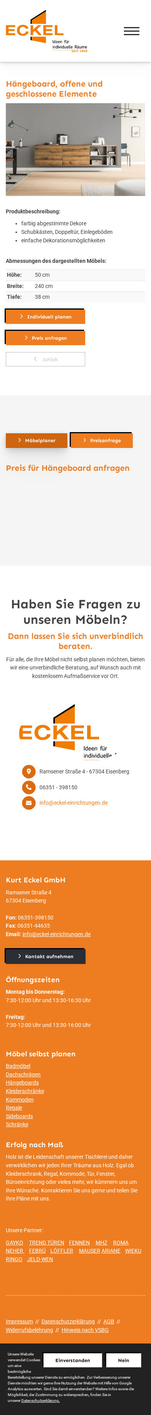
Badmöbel (18, 1066)
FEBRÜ (37, 1251)
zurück (49, 359)
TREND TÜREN (46, 1243)
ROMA (121, 1243)
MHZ (101, 1243)
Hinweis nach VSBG (85, 1330)
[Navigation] (131, 31)
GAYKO (14, 1243)
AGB (108, 1321)
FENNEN (79, 1243)
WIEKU (133, 1251)
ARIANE (110, 1251)
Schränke (17, 1124)
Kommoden (20, 1100)
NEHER (15, 1251)
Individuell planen (49, 317)
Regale (14, 1108)
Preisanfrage (105, 440)
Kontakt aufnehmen (49, 956)
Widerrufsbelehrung (29, 1330)
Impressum (19, 1321)
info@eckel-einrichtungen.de (73, 803)
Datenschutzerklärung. (40, 1400)
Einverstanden (72, 1360)
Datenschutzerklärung (68, 1321)
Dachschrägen (23, 1074)
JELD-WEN (40, 1259)
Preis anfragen (49, 338)
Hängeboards (22, 1083)
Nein (123, 1360)
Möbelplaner (40, 440)
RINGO (14, 1259)
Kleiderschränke (25, 1091)
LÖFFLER (61, 1251)
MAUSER (89, 1251)
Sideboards (19, 1116)
